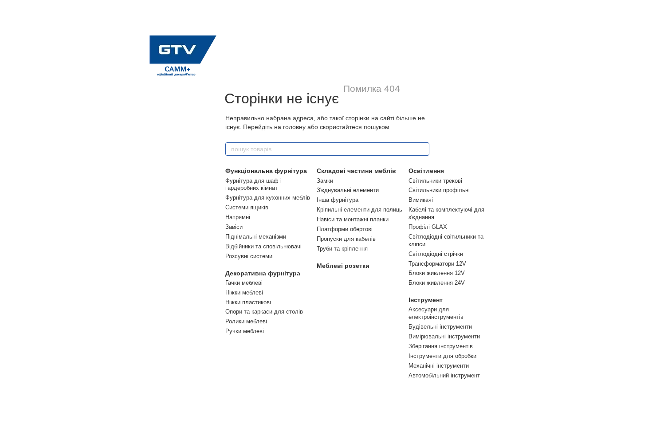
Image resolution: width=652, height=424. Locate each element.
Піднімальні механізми (255, 236)
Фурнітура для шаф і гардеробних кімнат (253, 184)
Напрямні (237, 217)
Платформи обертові (345, 229)
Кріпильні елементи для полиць (359, 209)
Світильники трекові (435, 180)
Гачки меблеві (244, 282)
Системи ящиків (246, 207)
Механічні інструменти (438, 365)
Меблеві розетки (343, 265)
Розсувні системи (248, 256)
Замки (325, 180)
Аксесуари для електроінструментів (435, 313)
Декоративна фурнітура (262, 273)
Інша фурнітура (337, 199)
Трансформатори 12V (437, 263)
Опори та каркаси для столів (264, 311)
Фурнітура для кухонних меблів (267, 197)
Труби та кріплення (342, 248)
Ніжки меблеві (244, 292)
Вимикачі (420, 199)
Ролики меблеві (246, 321)
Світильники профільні (439, 190)
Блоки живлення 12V (436, 273)
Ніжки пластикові (248, 302)
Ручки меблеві (244, 331)
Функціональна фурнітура (266, 170)
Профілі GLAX (427, 227)
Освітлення (426, 170)
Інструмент (425, 299)
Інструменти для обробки (442, 356)
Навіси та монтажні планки (353, 219)
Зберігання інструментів (440, 346)
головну (294, 126)
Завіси (234, 227)
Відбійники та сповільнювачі (263, 246)
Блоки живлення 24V (436, 282)
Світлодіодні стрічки (435, 254)
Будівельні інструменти (440, 326)
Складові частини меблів (356, 170)
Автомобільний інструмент (444, 375)
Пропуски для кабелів (346, 239)
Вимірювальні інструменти (444, 336)
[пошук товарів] (422, 149)
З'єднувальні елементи (348, 190)
